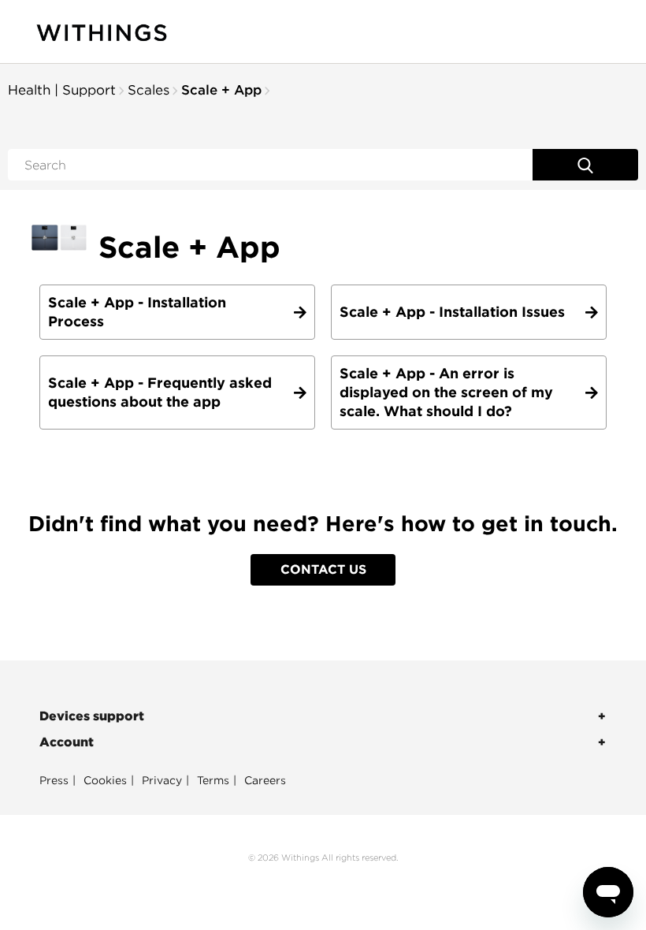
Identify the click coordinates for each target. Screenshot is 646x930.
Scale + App (221, 90)
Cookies (105, 780)
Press (54, 780)
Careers (265, 780)
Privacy (162, 780)
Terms (213, 780)
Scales (148, 90)
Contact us (323, 569)
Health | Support (62, 90)
